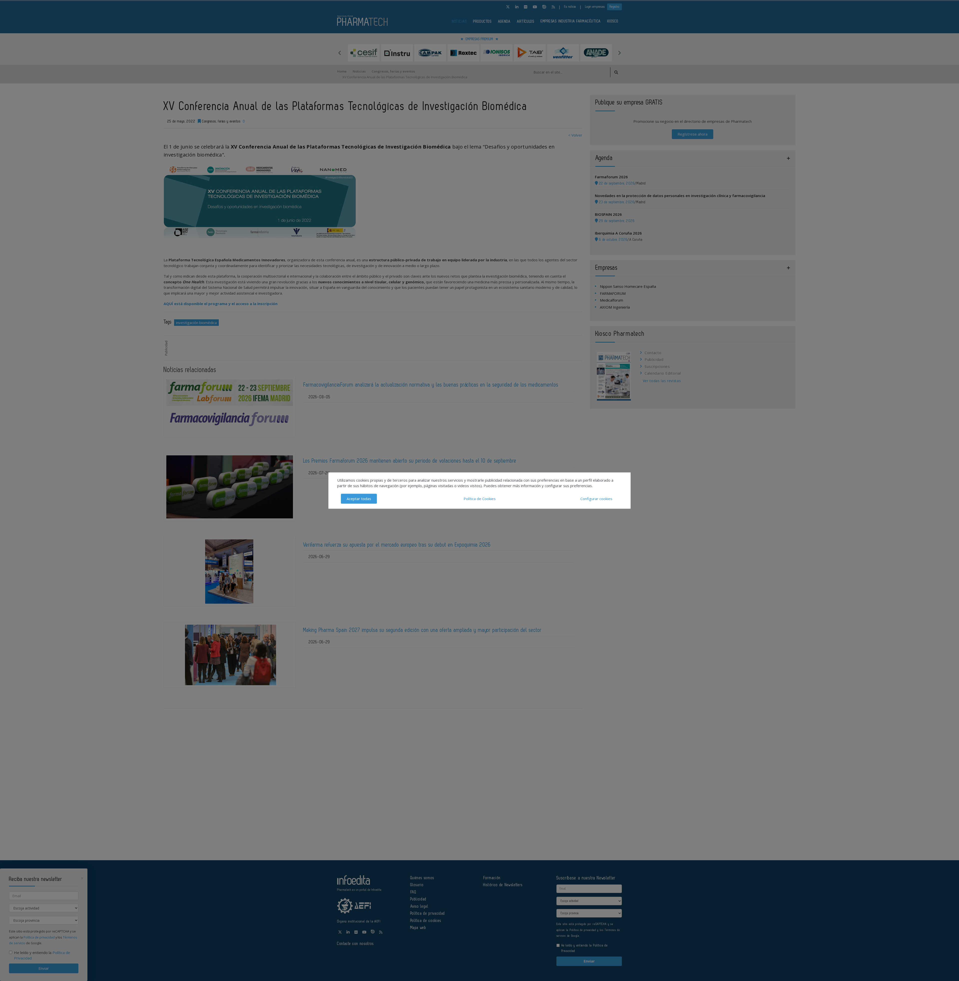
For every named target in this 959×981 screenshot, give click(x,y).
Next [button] (619, 52)
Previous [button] (339, 52)
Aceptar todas (359, 498)
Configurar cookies (596, 498)
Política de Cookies (480, 498)
